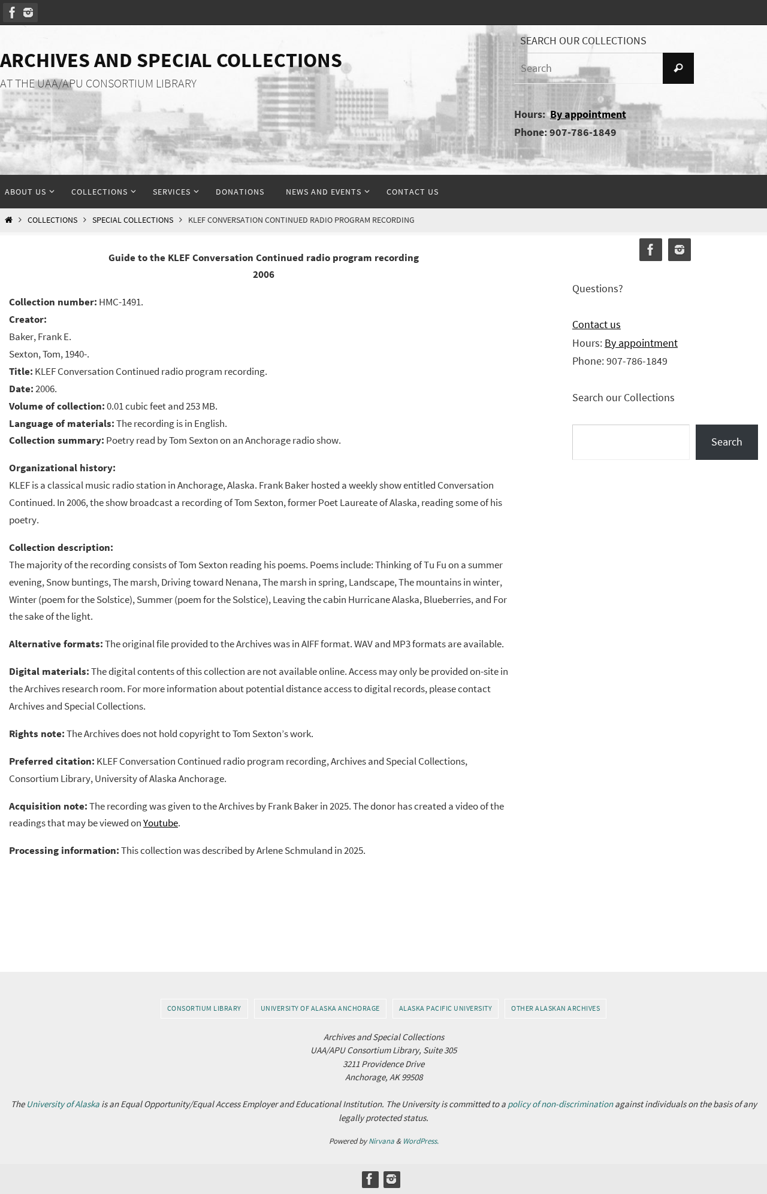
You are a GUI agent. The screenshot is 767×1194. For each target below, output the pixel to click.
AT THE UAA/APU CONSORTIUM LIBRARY (98, 83)
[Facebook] (12, 12)
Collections (52, 220)
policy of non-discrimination (560, 1104)
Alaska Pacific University (446, 1008)
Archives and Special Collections (171, 59)
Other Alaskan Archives (555, 1008)
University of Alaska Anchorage (320, 1008)
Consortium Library (204, 1008)
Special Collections (132, 220)
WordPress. (421, 1141)
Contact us (596, 324)
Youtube (160, 822)
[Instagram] (28, 12)
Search (726, 441)
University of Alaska (62, 1104)
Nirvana (381, 1141)
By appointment (588, 114)
